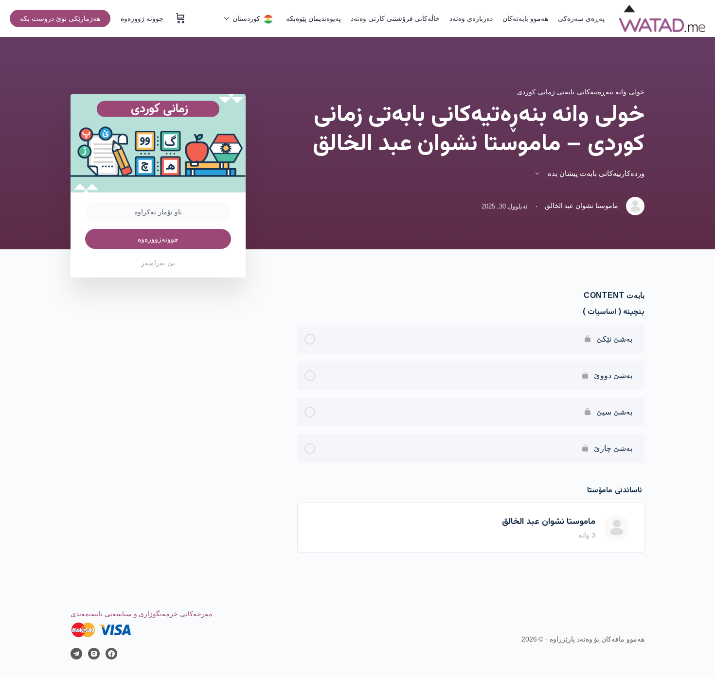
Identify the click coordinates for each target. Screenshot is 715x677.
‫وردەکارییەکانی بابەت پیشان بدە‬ (595, 173)
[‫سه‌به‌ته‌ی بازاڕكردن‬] (179, 18)
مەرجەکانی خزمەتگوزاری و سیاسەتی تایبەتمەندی (142, 614)
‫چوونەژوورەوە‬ (158, 239)
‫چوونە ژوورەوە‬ (142, 18)
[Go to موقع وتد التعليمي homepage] (662, 18)
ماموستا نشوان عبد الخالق (548, 522)
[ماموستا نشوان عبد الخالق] (616, 527)
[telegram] (76, 654)
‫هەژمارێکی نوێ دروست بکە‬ (60, 18)
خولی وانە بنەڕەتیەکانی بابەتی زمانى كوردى (580, 92)
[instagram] (94, 654)
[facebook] (111, 654)
